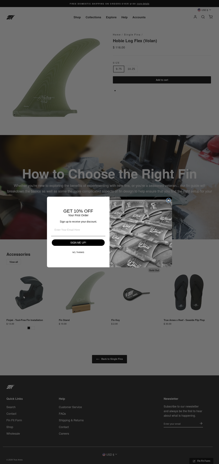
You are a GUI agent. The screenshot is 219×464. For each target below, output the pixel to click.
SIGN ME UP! (78, 242)
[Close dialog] (168, 200)
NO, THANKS (78, 252)
